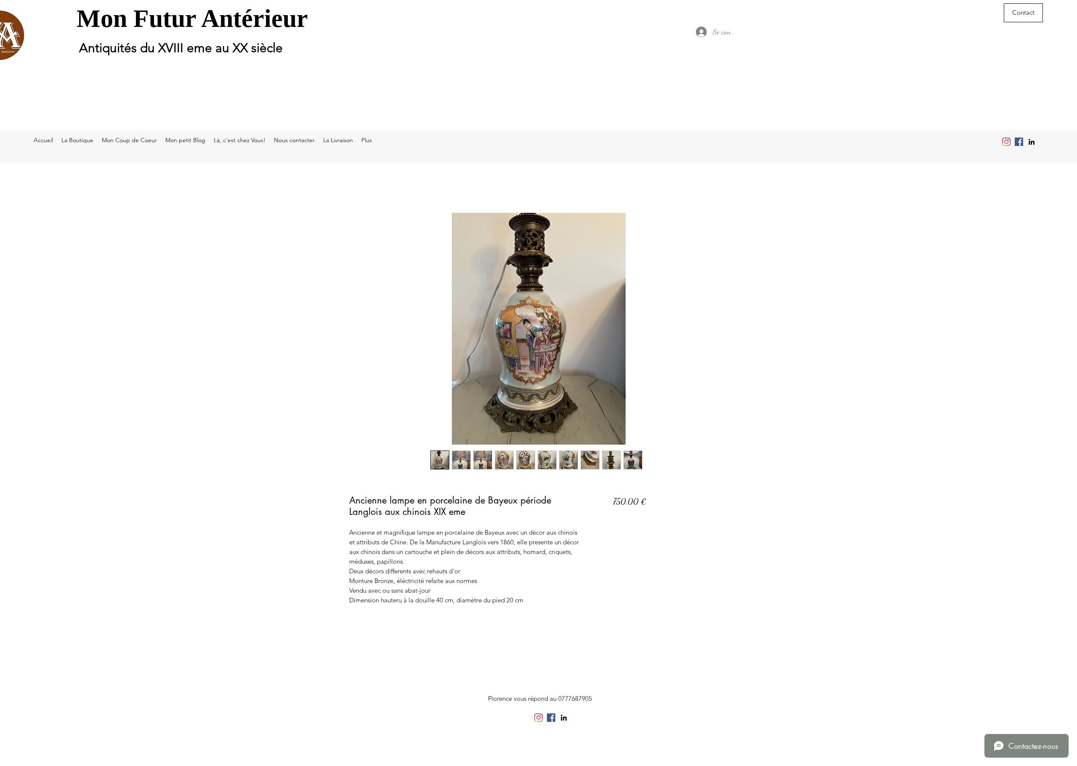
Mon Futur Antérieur (192, 18)
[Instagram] (1006, 142)
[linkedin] (1031, 142)
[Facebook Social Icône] (1019, 142)
